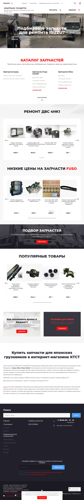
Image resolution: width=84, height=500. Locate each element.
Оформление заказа (9, 443)
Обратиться (42, 241)
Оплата (5, 446)
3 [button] (35, 302)
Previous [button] (7, 140)
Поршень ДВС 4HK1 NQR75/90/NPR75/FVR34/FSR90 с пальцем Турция (35, 144)
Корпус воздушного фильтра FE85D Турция (16, 200)
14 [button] (47, 302)
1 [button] (33, 302)
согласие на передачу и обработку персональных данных (46, 472)
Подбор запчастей (35, 421)
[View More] (61, 3)
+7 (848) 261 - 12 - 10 (65, 420)
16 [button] (49, 302)
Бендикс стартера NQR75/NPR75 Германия (15, 285)
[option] (42, 31)
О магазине (7, 424)
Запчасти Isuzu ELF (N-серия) (12, 75)
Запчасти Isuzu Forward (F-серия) (14, 79)
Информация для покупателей (10, 435)
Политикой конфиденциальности (37, 474)
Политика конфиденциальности (13, 493)
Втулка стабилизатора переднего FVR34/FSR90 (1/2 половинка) (51, 286)
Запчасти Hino (65, 72)
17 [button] (50, 302)
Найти (76, 415)
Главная (6, 421)
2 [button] (34, 302)
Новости (6, 431)
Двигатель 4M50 (37, 77)
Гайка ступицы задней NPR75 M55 (68, 284)
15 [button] (48, 302)
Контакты (6, 428)
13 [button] (46, 302)
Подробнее (21, 331)
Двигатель (61, 75)
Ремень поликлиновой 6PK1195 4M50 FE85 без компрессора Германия (68, 202)
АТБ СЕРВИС (33, 424)
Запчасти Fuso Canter (39, 73)
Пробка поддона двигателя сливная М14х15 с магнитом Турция (68, 145)
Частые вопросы (8, 439)
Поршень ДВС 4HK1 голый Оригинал (51, 143)
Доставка (6, 449)
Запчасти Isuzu (11, 72)
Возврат (6, 452)
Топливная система (38, 80)
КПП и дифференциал (39, 84)
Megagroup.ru (76, 493)
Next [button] (77, 140)
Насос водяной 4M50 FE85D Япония (33, 200)
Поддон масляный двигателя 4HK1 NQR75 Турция (16, 144)
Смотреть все (36, 90)
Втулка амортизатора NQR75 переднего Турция (33, 285)
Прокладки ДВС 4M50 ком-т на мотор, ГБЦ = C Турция (50, 201)
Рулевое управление (39, 87)
